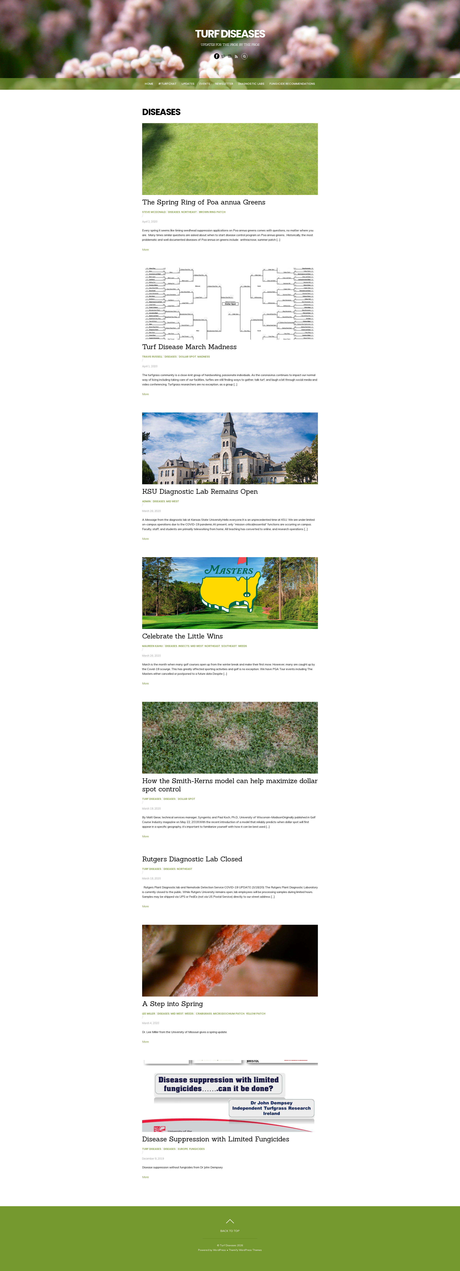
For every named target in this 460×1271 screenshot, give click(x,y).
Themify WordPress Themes (245, 1249)
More (145, 249)
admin (146, 501)
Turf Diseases (151, 799)
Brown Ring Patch (212, 212)
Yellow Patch (255, 1013)
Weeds (242, 646)
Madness (203, 356)
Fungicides (197, 1149)
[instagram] (229, 56)
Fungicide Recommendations (292, 84)
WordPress (219, 1249)
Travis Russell (152, 356)
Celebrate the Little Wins (182, 635)
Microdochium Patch (229, 1013)
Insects (183, 646)
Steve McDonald (154, 212)
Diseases (174, 212)
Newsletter (224, 84)
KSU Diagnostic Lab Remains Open (200, 491)
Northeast (189, 212)
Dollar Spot (187, 356)
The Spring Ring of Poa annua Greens (203, 201)
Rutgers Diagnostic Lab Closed (192, 858)
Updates (187, 84)
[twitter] (223, 56)
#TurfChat (167, 84)
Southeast (229, 646)
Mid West (172, 501)
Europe (183, 1149)
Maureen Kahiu (152, 646)
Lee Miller (148, 1013)
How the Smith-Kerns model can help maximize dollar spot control (230, 784)
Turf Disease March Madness (189, 346)
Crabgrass (204, 1013)
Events (204, 84)
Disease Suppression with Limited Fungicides (215, 1138)
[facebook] (216, 56)
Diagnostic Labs (251, 84)
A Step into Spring (172, 1003)
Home (149, 84)
